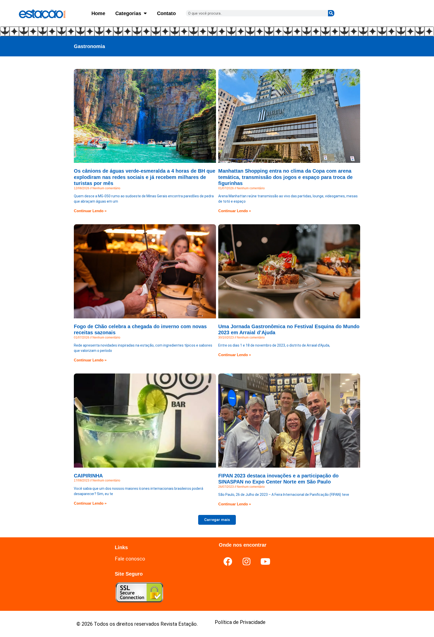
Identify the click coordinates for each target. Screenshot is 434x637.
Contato (166, 13)
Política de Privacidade (240, 622)
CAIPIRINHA (88, 475)
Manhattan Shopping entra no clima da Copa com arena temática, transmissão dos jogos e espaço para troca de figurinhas (285, 177)
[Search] (331, 13)
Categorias (128, 13)
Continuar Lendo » (90, 211)
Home (98, 13)
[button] (217, 520)
